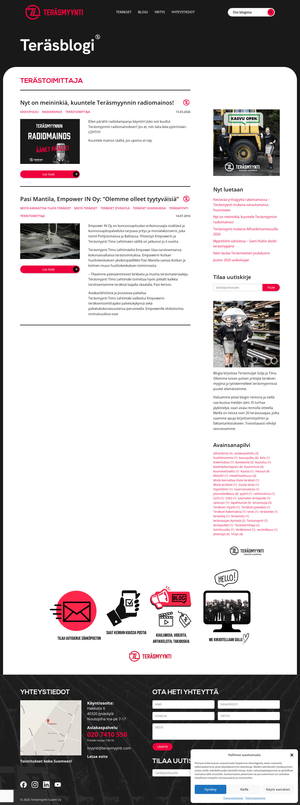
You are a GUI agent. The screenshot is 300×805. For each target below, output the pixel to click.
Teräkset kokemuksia (149, 208)
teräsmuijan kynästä (229, 520)
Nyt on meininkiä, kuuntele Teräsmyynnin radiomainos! (97, 102)
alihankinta (223, 453)
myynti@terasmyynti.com (109, 748)
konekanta (244, 462)
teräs (252, 511)
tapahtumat (241, 502)
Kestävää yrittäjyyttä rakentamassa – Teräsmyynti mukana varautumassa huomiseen (241, 204)
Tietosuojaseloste (233, 798)
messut (262, 471)
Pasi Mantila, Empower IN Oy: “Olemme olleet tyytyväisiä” (99, 199)
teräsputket (223, 525)
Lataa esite (97, 756)
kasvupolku (29, 112)
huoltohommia (225, 457)
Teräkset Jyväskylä (115, 208)
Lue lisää (48, 174)
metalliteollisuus (242, 475)
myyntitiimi (223, 489)
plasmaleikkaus (225, 493)
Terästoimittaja (78, 112)
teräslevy (221, 516)
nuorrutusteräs (246, 489)
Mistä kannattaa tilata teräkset (45, 208)
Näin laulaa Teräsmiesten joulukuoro (241, 253)
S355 (231, 498)
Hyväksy (210, 789)
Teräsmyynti (178, 208)
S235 (218, 498)
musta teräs (248, 484)
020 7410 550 (107, 734)
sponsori (221, 502)
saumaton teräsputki (254, 498)
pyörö (246, 493)
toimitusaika (223, 529)
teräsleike (268, 511)
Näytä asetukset (278, 789)
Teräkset (123, 12)
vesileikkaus (267, 529)
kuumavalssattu (226, 471)
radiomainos (52, 112)
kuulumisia (253, 466)
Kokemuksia (223, 462)
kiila (265, 457)
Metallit (220, 475)
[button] (292, 755)
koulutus (263, 462)
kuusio (247, 471)
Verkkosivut (245, 529)
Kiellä (244, 789)
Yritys (159, 12)
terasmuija (262, 502)
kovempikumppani (228, 466)
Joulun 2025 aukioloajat (231, 260)
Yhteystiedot (183, 12)
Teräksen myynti (226, 507)
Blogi (143, 12)
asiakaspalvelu (246, 453)
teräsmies (240, 516)
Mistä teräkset (85, 208)
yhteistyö (221, 534)
